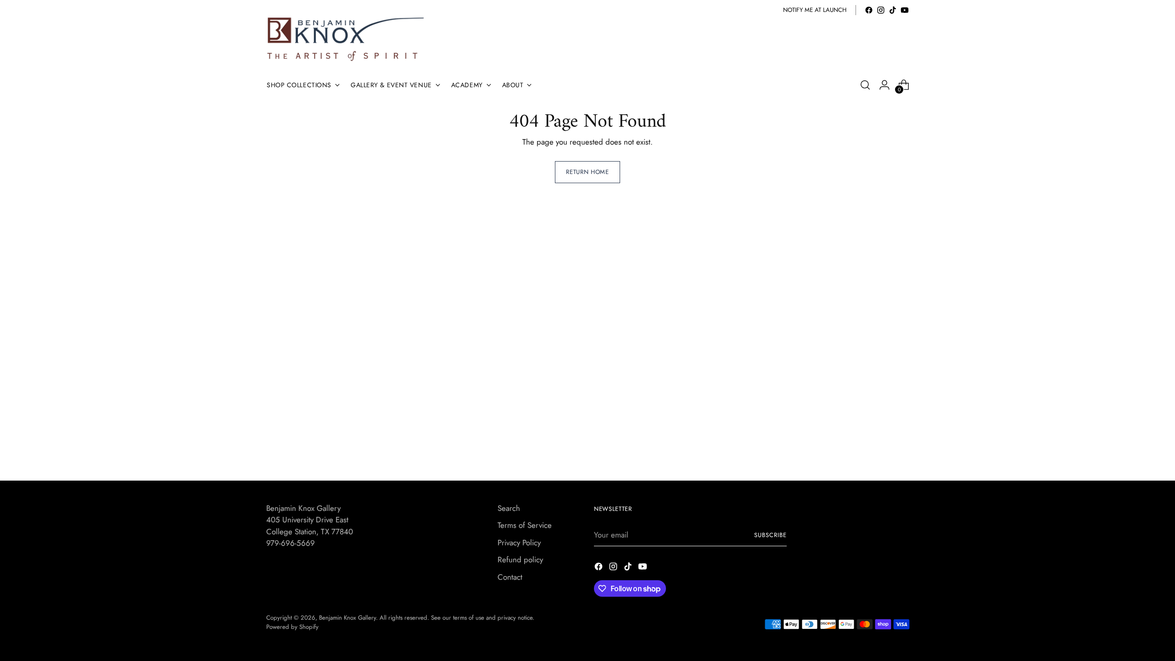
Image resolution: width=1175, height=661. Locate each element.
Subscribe (770, 535)
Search (509, 508)
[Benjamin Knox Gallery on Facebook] (869, 10)
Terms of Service (525, 525)
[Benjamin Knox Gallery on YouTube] (905, 10)
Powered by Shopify (292, 626)
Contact (510, 577)
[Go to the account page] (884, 85)
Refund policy (520, 559)
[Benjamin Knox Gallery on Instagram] (881, 10)
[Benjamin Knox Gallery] (346, 39)
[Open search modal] (865, 85)
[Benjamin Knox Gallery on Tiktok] (893, 10)
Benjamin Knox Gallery (347, 617)
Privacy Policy (519, 542)
